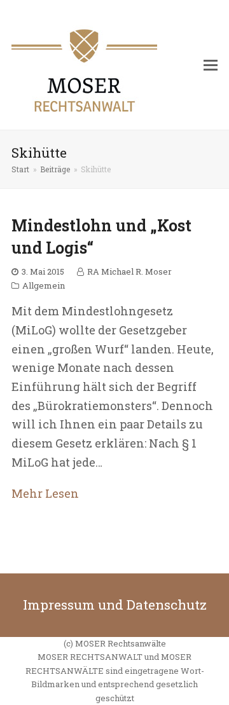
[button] (211, 64)
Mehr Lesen (45, 493)
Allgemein (43, 285)
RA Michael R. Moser (129, 271)
